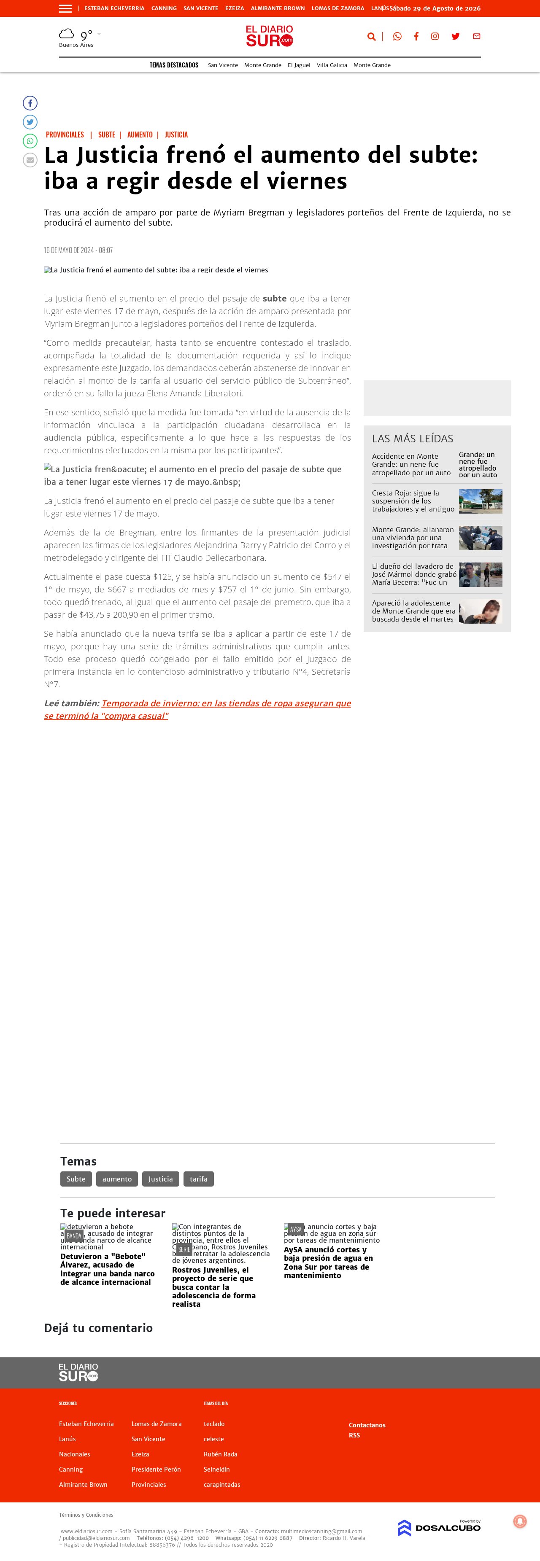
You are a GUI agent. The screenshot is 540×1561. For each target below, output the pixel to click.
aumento (117, 1179)
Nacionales (74, 1454)
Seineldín (217, 1469)
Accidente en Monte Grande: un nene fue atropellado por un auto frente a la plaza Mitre (411, 468)
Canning (164, 8)
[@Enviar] (30, 160)
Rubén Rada (221, 1454)
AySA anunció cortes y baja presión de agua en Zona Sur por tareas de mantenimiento (328, 1262)
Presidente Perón (156, 1469)
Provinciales (149, 1484)
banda (74, 1235)
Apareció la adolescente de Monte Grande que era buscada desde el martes (414, 611)
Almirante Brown (278, 8)
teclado (214, 1424)
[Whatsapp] (30, 141)
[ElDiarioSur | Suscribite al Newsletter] (476, 38)
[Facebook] (30, 103)
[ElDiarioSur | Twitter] (455, 38)
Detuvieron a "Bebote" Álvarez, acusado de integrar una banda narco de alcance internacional (107, 1269)
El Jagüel (299, 65)
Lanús (67, 1439)
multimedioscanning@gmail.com (321, 1531)
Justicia (160, 1179)
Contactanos (367, 1425)
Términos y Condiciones (86, 1515)
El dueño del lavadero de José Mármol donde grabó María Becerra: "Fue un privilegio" (414, 578)
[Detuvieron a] (109, 1247)
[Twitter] (30, 122)
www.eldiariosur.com (87, 1531)
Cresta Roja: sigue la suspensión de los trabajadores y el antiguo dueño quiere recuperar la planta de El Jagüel (414, 509)
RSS (354, 1435)
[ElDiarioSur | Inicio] (471, 1404)
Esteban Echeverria (114, 8)
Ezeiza (234, 8)
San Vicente (201, 8)
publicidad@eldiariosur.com (96, 1538)
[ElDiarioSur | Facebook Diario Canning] (416, 38)
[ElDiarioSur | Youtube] (434, 1373)
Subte (76, 1179)
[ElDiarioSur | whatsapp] (397, 38)
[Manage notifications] (520, 1521)
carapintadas (222, 1484)
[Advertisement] (277, 788)
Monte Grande (262, 65)
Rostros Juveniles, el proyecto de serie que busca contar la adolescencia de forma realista (214, 1287)
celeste (214, 1439)
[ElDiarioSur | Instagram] (435, 38)
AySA (296, 1229)
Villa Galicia (332, 65)
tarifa (199, 1179)
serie (184, 1249)
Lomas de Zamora (338, 8)
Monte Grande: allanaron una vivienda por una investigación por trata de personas (413, 541)
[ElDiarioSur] (78, 1379)
